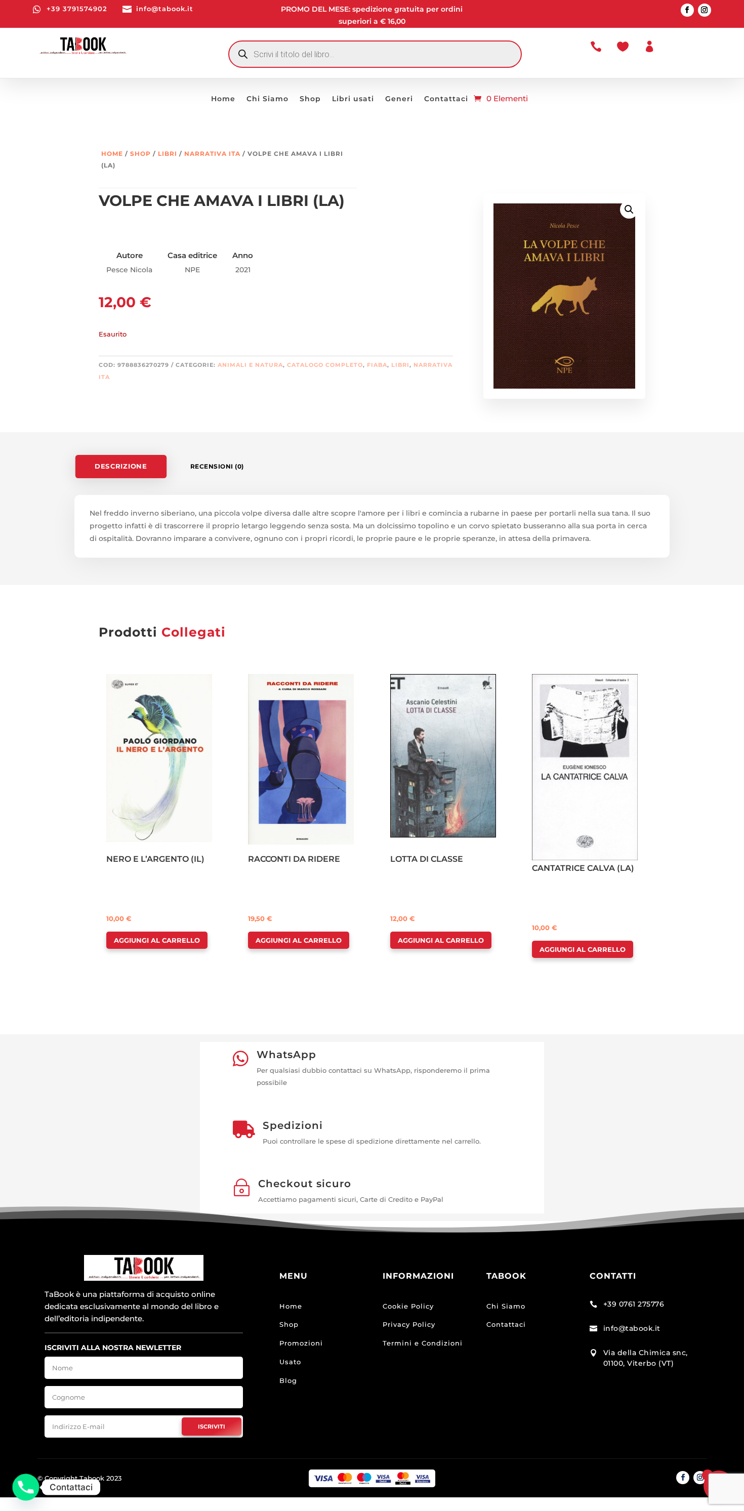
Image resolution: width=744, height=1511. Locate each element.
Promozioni (301, 1343)
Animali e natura (250, 364)
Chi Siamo (267, 99)
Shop (310, 99)
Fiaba (377, 364)
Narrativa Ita (212, 153)
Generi (399, 99)
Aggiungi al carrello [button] (157, 940)
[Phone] (26, 1487)
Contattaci (446, 99)
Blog (288, 1380)
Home (223, 99)
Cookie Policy (408, 1306)
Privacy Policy (409, 1324)
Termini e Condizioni (423, 1343)
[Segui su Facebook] (687, 10)
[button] (629, 209)
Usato (290, 1362)
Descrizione (121, 466)
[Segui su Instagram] (704, 10)
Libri (167, 153)
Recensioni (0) (217, 466)
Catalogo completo (325, 364)
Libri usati (353, 99)
